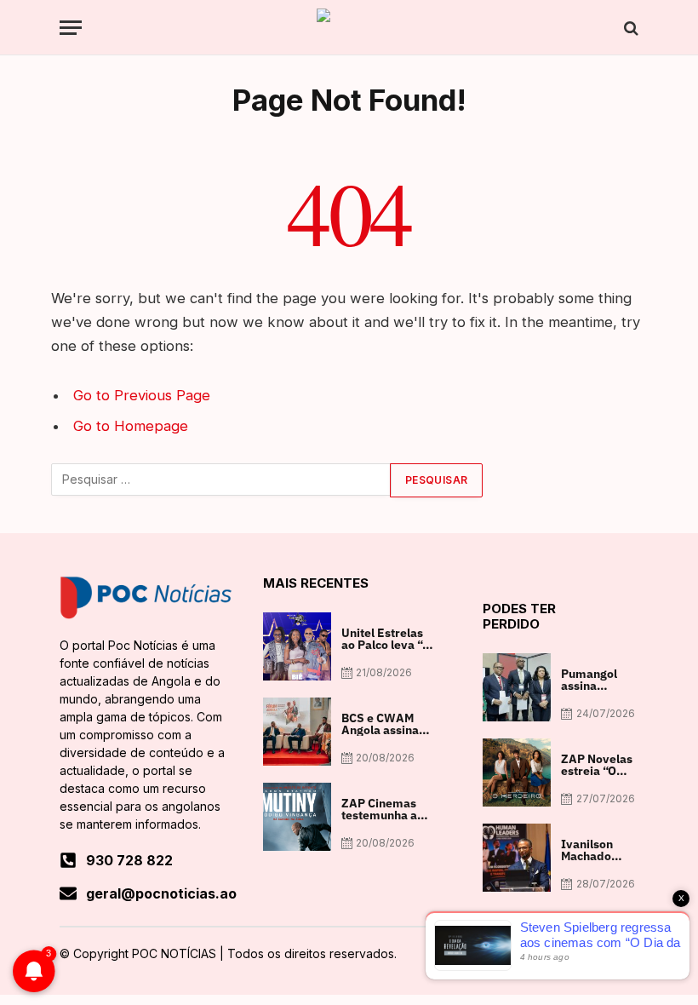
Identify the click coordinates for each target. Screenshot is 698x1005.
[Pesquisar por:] (221, 480)
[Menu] (71, 28)
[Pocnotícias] (349, 27)
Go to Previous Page (141, 395)
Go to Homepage (130, 425)
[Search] (629, 28)
